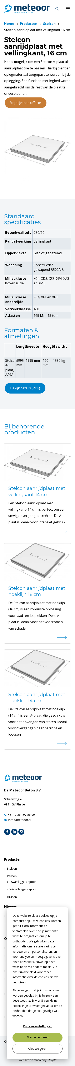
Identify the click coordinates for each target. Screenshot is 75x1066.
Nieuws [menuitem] (10, 907)
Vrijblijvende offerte (25, 102)
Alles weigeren (37, 1049)
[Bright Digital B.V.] (51, 1060)
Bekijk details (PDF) (25, 388)
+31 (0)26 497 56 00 (21, 815)
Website (24, 1060)
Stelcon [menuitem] (12, 868)
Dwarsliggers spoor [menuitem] (23, 882)
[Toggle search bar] (57, 8)
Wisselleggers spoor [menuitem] (23, 889)
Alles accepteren (37, 1037)
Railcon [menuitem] (12, 876)
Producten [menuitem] (12, 859)
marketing (40, 1060)
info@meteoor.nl (19, 820)
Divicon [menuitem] (12, 897)
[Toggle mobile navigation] (68, 8)
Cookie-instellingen (37, 1026)
